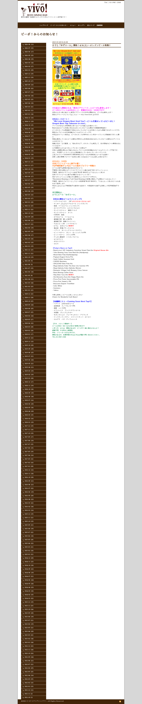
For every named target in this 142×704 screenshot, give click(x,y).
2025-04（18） (29, 103)
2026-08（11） (29, 44)
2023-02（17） (29, 198)
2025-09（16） (29, 84)
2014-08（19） (30, 572)
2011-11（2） (29, 693)
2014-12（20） (29, 558)
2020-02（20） (29, 330)
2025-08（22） (29, 88)
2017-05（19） (29, 451)
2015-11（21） (29, 517)
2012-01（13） (29, 686)
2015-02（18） (29, 550)
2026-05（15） (29, 55)
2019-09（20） (29, 349)
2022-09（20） (29, 217)
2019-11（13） (29, 341)
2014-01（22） (29, 598)
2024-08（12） (29, 132)
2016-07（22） (29, 488)
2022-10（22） (29, 213)
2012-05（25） (29, 671)
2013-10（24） (29, 609)
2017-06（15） (29, 448)
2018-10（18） (29, 389)
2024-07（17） (29, 136)
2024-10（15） (29, 125)
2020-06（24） (29, 316)
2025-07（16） (29, 92)
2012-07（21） (29, 664)
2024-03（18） (29, 151)
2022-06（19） (29, 228)
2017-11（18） (29, 429)
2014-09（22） (29, 569)
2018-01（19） (29, 422)
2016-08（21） (29, 484)
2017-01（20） (29, 466)
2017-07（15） (29, 444)
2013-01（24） (29, 642)
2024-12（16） (29, 118)
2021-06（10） (29, 272)
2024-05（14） (29, 143)
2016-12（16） (29, 470)
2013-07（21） (29, 620)
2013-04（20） (29, 631)
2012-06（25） (29, 668)
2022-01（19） (29, 246)
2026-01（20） (29, 70)
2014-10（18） (29, 565)
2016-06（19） (30, 492)
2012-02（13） (29, 682)
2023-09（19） (29, 173)
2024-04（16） (30, 147)
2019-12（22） (29, 338)
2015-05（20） (29, 539)
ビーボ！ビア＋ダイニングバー (36, 701)
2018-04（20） (29, 411)
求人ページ (91, 25)
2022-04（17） (29, 235)
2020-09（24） (29, 305)
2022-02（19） (29, 242)
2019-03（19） (29, 371)
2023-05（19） (29, 187)
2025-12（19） (29, 73)
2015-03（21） (29, 547)
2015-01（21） (29, 554)
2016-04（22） (29, 499)
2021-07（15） (29, 268)
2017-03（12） (29, 459)
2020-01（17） (29, 334)
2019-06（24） (30, 360)
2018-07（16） (29, 400)
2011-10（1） (29, 697)
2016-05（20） (29, 495)
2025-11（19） (29, 77)
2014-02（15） (29, 594)
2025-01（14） (29, 114)
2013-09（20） (29, 613)
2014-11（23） (29, 561)
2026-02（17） (29, 66)
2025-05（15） (29, 99)
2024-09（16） (30, 129)
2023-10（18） (29, 169)
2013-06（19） (29, 624)
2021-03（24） (29, 283)
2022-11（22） (29, 209)
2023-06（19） (29, 184)
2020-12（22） (29, 294)
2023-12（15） (29, 162)
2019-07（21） (29, 356)
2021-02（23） (29, 286)
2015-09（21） (29, 525)
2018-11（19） (29, 385)
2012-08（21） (29, 660)
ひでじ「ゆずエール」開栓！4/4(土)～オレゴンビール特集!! (81, 45)
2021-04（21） (29, 279)
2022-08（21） (29, 220)
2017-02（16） (29, 462)
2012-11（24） (29, 649)
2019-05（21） (29, 363)
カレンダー (81, 25)
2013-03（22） (29, 635)
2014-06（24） (30, 580)
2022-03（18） (29, 239)
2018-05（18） (29, 407)
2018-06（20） (29, 404)
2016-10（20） (29, 477)
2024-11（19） (29, 121)
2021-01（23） (29, 290)
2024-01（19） (29, 158)
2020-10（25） (29, 301)
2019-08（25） (29, 352)
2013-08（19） (29, 616)
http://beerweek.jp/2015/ (90, 114)
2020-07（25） (29, 312)
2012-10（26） (29, 653)
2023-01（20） (29, 202)
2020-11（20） (29, 297)
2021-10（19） (29, 257)
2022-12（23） (29, 206)
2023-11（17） (29, 165)
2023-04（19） (29, 191)
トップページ (43, 25)
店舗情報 (100, 25)
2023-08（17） (29, 176)
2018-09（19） (30, 393)
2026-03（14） (29, 62)
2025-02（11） (29, 110)
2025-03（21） (29, 106)
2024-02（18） (29, 154)
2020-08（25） (29, 308)
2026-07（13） (29, 48)
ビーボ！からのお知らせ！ (59, 25)
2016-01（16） (29, 510)
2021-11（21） (29, 253)
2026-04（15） (29, 59)
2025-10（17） (29, 81)
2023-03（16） (29, 195)
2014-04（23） (29, 587)
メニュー (73, 25)
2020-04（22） (29, 323)
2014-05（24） (29, 583)
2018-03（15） (29, 415)
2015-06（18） (29, 536)
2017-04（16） (29, 455)
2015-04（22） (29, 543)
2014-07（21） (29, 576)
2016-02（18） (29, 506)
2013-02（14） (29, 638)
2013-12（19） (29, 602)
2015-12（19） (29, 514)
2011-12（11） (29, 690)
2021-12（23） (29, 250)
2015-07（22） (29, 532)
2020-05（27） (29, 319)
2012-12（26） (29, 646)
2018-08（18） (30, 396)
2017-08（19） (29, 440)
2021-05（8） (29, 275)
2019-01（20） (29, 378)
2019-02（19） (29, 374)
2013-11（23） (29, 605)
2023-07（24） (29, 180)
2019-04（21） (29, 367)
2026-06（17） (29, 51)
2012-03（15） (29, 679)
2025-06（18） (29, 95)
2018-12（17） (29, 382)
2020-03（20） (29, 327)
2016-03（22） (29, 503)
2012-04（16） (29, 675)
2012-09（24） (29, 657)
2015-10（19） (29, 521)
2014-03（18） (29, 591)
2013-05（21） (29, 627)
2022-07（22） (29, 224)
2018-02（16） (29, 418)
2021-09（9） (29, 261)
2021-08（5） (29, 264)
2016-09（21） (29, 481)
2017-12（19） (29, 426)
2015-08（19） (29, 528)
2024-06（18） (30, 140)
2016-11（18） (29, 473)
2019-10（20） (29, 345)
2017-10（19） (29, 433)
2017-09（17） (29, 437)
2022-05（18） (29, 231)
